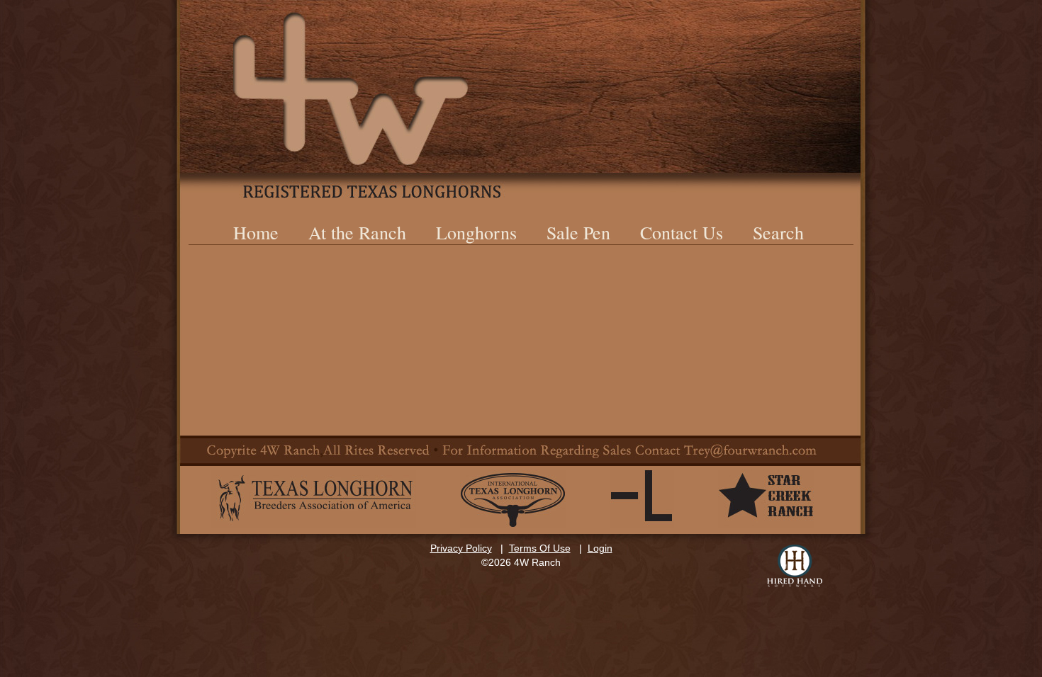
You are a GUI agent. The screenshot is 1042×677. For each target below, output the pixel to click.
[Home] (521, 99)
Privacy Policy (461, 548)
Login (600, 548)
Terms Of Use (540, 548)
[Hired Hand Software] (794, 566)
